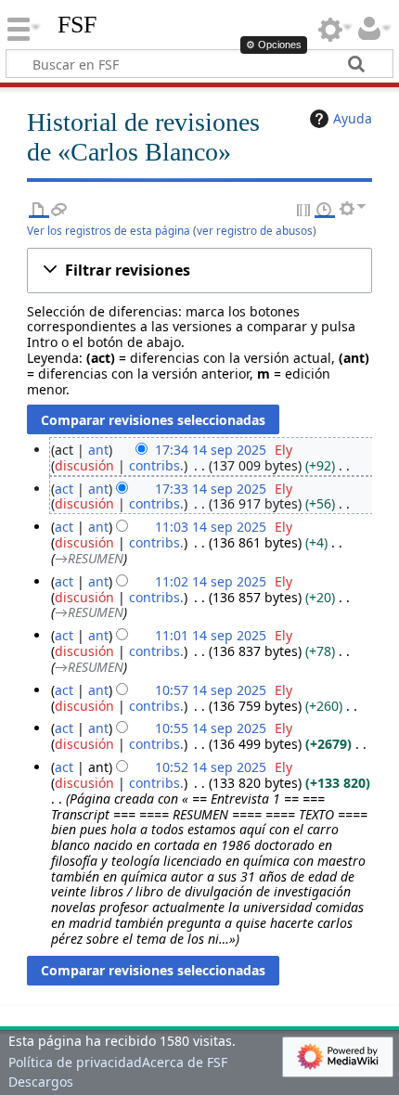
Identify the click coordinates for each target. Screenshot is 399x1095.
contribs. (156, 465)
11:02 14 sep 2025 (210, 581)
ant (98, 449)
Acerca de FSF (184, 1062)
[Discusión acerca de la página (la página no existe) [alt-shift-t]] (59, 208)
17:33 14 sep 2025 (210, 488)
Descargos (40, 1081)
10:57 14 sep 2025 (210, 690)
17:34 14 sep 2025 (210, 449)
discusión (84, 465)
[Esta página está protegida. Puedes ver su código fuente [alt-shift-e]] (304, 208)
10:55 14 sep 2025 (210, 728)
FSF (77, 25)
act (64, 488)
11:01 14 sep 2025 (210, 635)
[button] (200, 270)
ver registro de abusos (255, 230)
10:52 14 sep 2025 (210, 767)
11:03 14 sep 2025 (210, 526)
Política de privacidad (75, 1062)
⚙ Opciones (274, 44)
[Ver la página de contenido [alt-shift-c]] (39, 208)
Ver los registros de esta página (108, 230)
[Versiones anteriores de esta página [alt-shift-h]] (325, 208)
